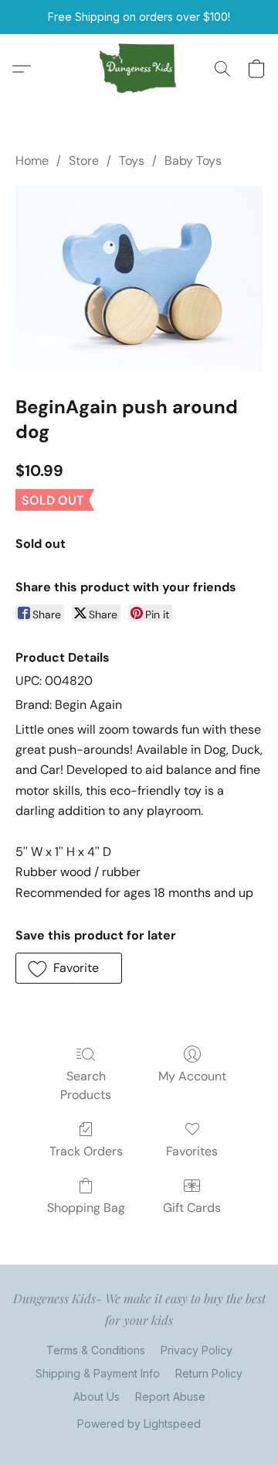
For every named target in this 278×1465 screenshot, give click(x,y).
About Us (96, 1396)
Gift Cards (192, 1208)
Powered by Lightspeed (139, 1423)
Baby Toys (193, 160)
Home (32, 160)
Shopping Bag (86, 1208)
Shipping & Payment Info (98, 1373)
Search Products (85, 1085)
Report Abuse (170, 1396)
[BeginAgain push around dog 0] (139, 278)
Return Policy (208, 1373)
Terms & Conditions (95, 1350)
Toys (131, 160)
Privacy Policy (196, 1350)
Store (84, 160)
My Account (192, 1076)
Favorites (192, 1151)
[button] (139, 69)
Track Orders (86, 1151)
